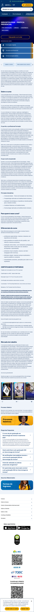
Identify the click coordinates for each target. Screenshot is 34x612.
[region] (17, 605)
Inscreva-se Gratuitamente (28, 5)
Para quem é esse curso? (23, 64)
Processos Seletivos (7, 420)
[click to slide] (16, 401)
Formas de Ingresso (7, 485)
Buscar (31, 9)
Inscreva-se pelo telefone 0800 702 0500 (19, 1)
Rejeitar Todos (25, 608)
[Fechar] (31, 601)
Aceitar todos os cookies (12, 608)
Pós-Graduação (17, 14)
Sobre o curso (9, 64)
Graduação (5, 14)
